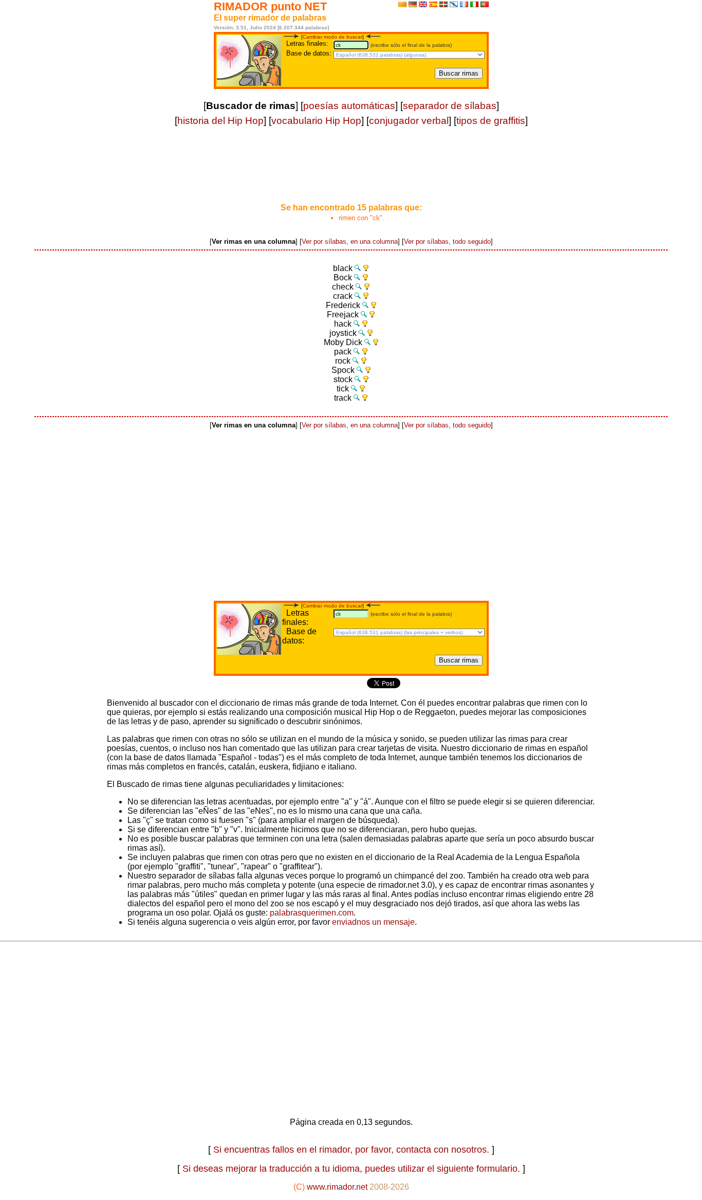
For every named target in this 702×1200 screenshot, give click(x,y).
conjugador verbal (409, 120)
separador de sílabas (449, 105)
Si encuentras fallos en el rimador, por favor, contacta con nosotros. (351, 1149)
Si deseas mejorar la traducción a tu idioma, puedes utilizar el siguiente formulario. (351, 1168)
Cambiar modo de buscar (332, 37)
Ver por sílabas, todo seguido (447, 241)
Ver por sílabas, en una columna (350, 241)
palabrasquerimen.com (312, 912)
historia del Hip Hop (220, 120)
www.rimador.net (337, 1187)
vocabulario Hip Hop (316, 120)
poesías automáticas (349, 105)
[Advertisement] (351, 171)
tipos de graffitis (490, 120)
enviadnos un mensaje (372, 922)
